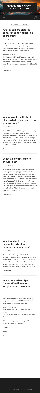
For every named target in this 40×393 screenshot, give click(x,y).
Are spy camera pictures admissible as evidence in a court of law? (18, 32)
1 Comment (8, 250)
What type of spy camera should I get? (17, 160)
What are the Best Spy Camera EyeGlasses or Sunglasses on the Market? (18, 283)
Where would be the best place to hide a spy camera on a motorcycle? (19, 120)
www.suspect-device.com (20, 7)
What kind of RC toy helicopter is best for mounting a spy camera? (16, 244)
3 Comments (9, 165)
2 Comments (9, 39)
